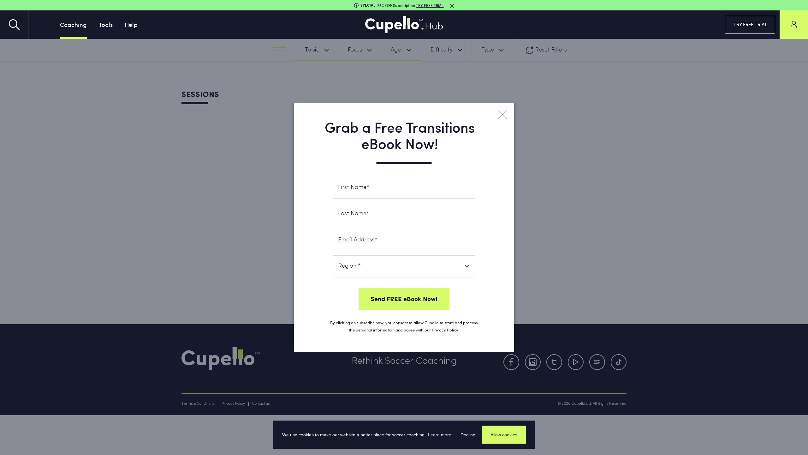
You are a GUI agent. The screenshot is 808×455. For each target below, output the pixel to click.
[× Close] (502, 115)
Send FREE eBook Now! (404, 298)
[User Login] (794, 24)
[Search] (14, 24)
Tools (106, 24)
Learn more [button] (439, 434)
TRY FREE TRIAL (750, 24)
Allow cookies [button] (503, 434)
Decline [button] (467, 434)
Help (131, 24)
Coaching (73, 24)
